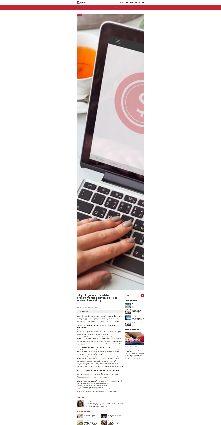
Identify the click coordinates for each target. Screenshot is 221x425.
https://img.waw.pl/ (82, 344)
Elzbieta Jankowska (81, 304)
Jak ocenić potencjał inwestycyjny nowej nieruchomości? (136, 311)
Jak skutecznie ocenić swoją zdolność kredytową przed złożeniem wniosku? (138, 324)
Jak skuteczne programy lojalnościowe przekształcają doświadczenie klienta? (90, 417)
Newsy (126, 2)
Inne (143, 2)
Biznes (121, 2)
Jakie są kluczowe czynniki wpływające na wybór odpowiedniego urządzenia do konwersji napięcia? (138, 317)
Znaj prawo (137, 2)
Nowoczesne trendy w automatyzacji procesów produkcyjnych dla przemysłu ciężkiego (137, 305)
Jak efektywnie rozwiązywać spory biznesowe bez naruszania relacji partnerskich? (115, 417)
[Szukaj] (142, 295)
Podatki (131, 2)
